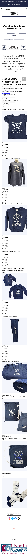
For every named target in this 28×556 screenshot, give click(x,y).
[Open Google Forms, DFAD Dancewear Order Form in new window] (24, 79)
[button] (1, 9)
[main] (14, 14)
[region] (14, 3)
